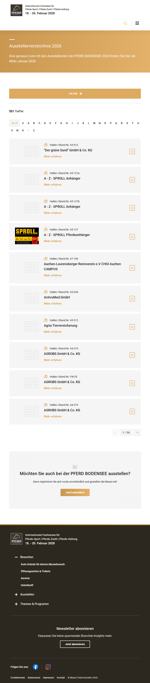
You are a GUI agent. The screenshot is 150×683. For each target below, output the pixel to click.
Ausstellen (27, 594)
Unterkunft (27, 585)
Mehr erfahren (52, 156)
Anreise (25, 578)
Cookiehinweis (18, 677)
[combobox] (125, 23)
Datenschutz (34, 677)
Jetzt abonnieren (75, 644)
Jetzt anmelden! (75, 492)
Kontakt (61, 677)
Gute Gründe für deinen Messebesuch (43, 564)
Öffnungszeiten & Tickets (35, 571)
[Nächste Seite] (137, 432)
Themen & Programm (34, 604)
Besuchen (26, 557)
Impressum (48, 677)
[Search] (125, 23)
